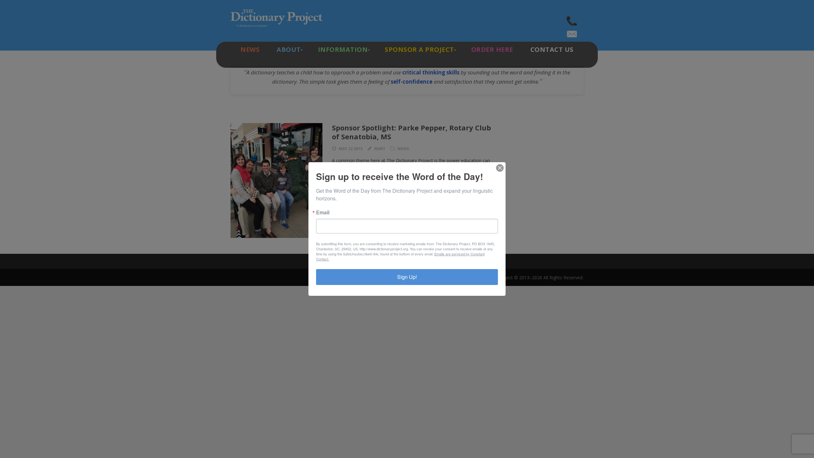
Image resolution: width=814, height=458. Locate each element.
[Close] (500, 168)
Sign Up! (407, 277)
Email (322, 212)
